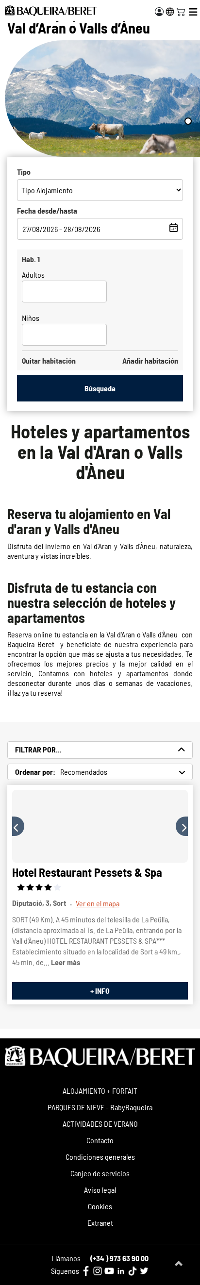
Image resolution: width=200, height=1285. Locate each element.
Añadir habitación (150, 360)
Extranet (100, 1222)
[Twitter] (144, 1271)
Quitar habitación (49, 360)
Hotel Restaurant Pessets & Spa (87, 872)
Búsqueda (100, 388)
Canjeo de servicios (100, 1173)
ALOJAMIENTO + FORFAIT (100, 1090)
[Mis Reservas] (159, 11)
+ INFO (100, 990)
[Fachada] (100, 826)
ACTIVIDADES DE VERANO (100, 1123)
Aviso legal (100, 1189)
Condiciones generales (100, 1156)
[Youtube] (109, 1271)
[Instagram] (97, 1271)
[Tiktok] (132, 1271)
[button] (18, 826)
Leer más (65, 962)
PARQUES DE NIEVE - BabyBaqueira (100, 1107)
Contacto (100, 1140)
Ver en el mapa (97, 903)
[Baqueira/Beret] (50, 10)
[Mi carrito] (180, 11)
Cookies (100, 1206)
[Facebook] (86, 1271)
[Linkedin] (121, 1271)
